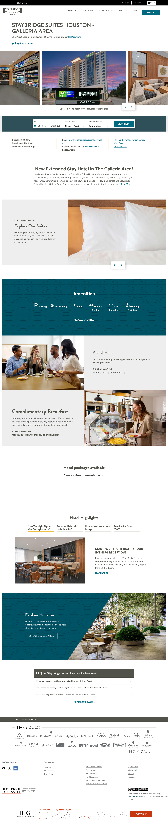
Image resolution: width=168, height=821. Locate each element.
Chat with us (48, 774)
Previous (125, 106)
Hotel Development (93, 777)
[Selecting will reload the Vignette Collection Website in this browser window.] (71, 735)
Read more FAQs (83, 702)
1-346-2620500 (91, 146)
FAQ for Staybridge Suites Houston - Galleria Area (66, 673)
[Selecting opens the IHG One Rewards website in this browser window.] (139, 751)
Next (131, 106)
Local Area (87, 10)
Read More (126, 184)
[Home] (16, 719)
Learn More (102, 573)
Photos (123, 10)
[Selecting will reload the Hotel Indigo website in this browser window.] (101, 735)
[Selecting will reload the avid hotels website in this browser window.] (94, 745)
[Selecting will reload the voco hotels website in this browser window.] (126, 735)
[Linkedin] (15, 768)
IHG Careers (48, 770)
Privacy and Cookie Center (96, 780)
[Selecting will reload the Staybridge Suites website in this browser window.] (119, 745)
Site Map (131, 774)
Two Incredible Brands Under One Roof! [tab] (67, 528)
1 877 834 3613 (28, 791)
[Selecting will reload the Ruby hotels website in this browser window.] (136, 735)
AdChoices (132, 770)
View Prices (123, 124)
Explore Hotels (133, 767)
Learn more (134, 796)
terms (118, 815)
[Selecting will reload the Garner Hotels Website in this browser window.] (83, 745)
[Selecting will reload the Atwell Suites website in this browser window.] (105, 745)
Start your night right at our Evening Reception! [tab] (39, 528)
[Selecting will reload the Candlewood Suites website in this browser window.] (147, 745)
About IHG (47, 767)
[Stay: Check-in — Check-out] (47, 126)
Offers (135, 10)
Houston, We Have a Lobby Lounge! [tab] (97, 528)
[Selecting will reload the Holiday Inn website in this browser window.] (72, 745)
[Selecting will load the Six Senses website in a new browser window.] (19, 735)
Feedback (131, 777)
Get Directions (74, 37)
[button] (151, 3)
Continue (141, 814)
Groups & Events (106, 10)
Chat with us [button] (22, 3)
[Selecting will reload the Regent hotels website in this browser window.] (32, 735)
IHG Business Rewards (94, 767)
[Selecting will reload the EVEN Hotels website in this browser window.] (47, 745)
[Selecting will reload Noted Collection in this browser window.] (114, 735)
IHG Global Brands (92, 773)
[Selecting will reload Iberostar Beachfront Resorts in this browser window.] (21, 745)
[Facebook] (4, 768)
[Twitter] (9, 768)
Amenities (72, 10)
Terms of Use (91, 770)
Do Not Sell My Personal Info (96, 784)
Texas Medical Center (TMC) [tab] (123, 528)
